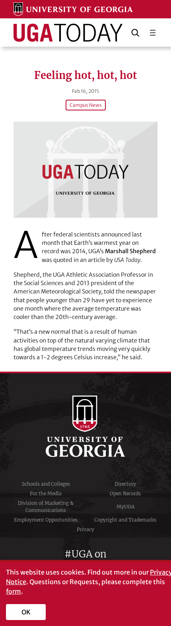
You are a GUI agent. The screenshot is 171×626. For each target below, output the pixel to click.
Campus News (86, 105)
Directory (125, 484)
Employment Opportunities (46, 520)
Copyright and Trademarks (125, 520)
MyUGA (125, 507)
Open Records (125, 493)
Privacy (85, 529)
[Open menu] (152, 32)
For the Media (46, 493)
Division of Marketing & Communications (46, 506)
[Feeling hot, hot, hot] (85, 170)
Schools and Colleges (46, 484)
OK (26, 612)
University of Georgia (85, 426)
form (13, 591)
